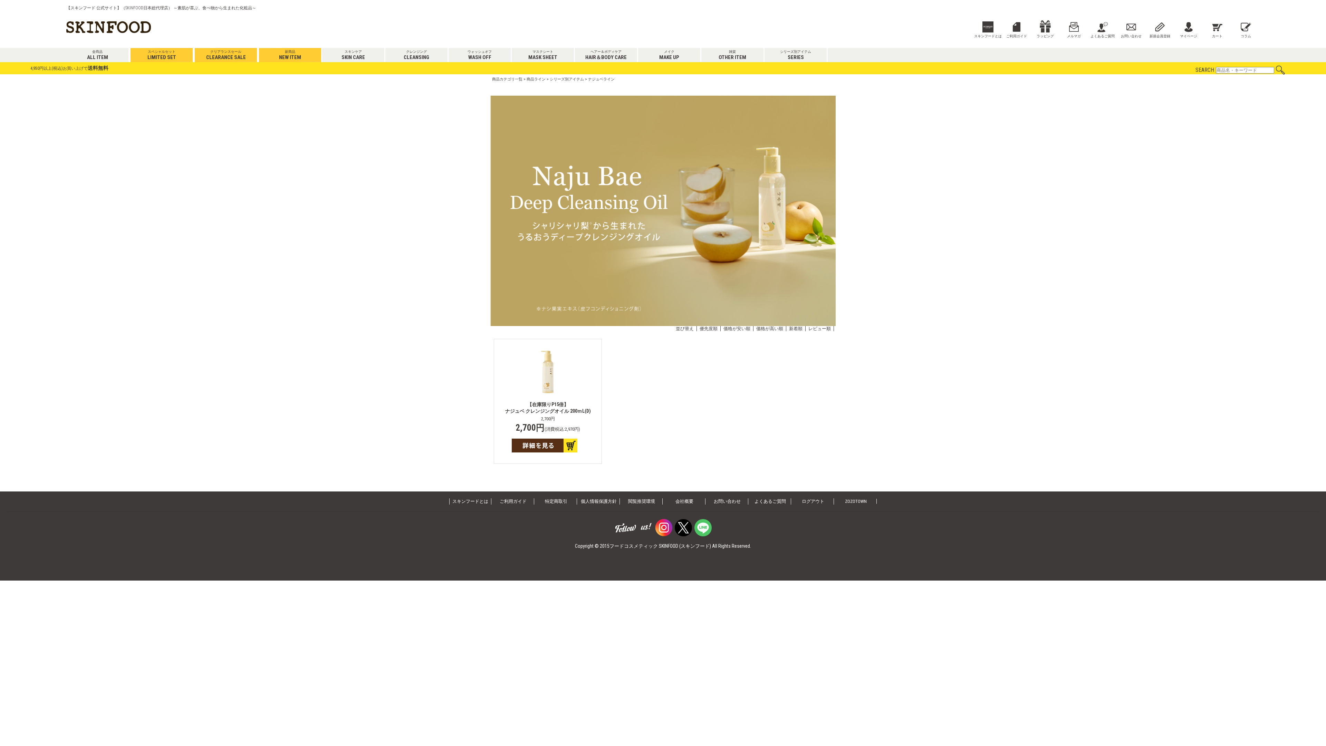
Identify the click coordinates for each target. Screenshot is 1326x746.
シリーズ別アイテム (795, 55)
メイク (669, 55)
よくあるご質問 (1102, 36)
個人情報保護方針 (599, 501)
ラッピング (1045, 36)
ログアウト (813, 501)
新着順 (796, 328)
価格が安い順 (736, 328)
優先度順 (709, 328)
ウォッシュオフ (480, 55)
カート (1217, 36)
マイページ (1188, 36)
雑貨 (732, 55)
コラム (1246, 36)
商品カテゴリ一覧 (507, 79)
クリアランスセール (226, 55)
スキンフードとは (988, 36)
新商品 (290, 55)
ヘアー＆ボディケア (606, 55)
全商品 (97, 55)
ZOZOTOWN (856, 501)
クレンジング (416, 55)
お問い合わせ (1131, 36)
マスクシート (542, 55)
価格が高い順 (769, 328)
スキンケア (353, 55)
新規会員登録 (1160, 36)
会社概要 (684, 501)
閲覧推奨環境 (641, 501)
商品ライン (536, 79)
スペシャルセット (161, 55)
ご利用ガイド (1016, 36)
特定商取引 (556, 501)
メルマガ (1074, 36)
